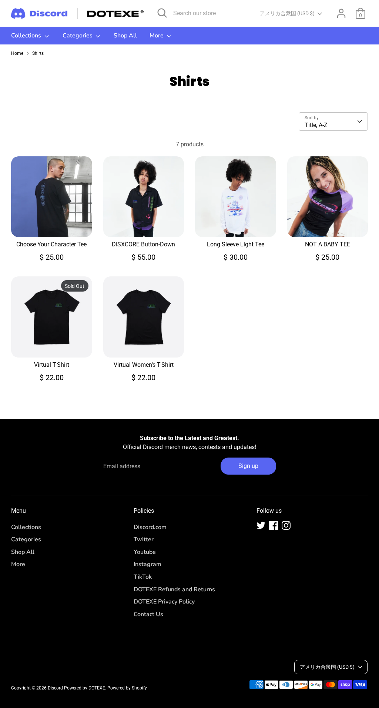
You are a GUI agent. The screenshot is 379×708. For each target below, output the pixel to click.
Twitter (144, 539)
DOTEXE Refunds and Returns (174, 589)
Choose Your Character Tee (51, 244)
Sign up (248, 465)
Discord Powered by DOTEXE (76, 688)
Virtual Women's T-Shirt (144, 364)
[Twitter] (260, 525)
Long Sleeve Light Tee (235, 244)
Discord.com (150, 527)
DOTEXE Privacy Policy (164, 602)
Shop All (125, 35)
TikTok (143, 577)
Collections (27, 35)
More (157, 35)
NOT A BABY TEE (327, 244)
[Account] (341, 13)
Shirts (38, 53)
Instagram (147, 564)
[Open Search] (162, 13)
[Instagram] (286, 525)
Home (17, 53)
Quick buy (52, 224)
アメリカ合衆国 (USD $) (287, 13)
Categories (78, 35)
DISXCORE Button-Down (143, 244)
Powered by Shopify (127, 688)
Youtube (145, 552)
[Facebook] (273, 525)
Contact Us (148, 614)
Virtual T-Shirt (51, 364)
